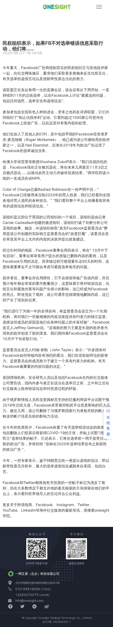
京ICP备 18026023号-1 (56, 621)
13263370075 (27, 595)
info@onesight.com (29, 600)
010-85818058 (28, 589)
